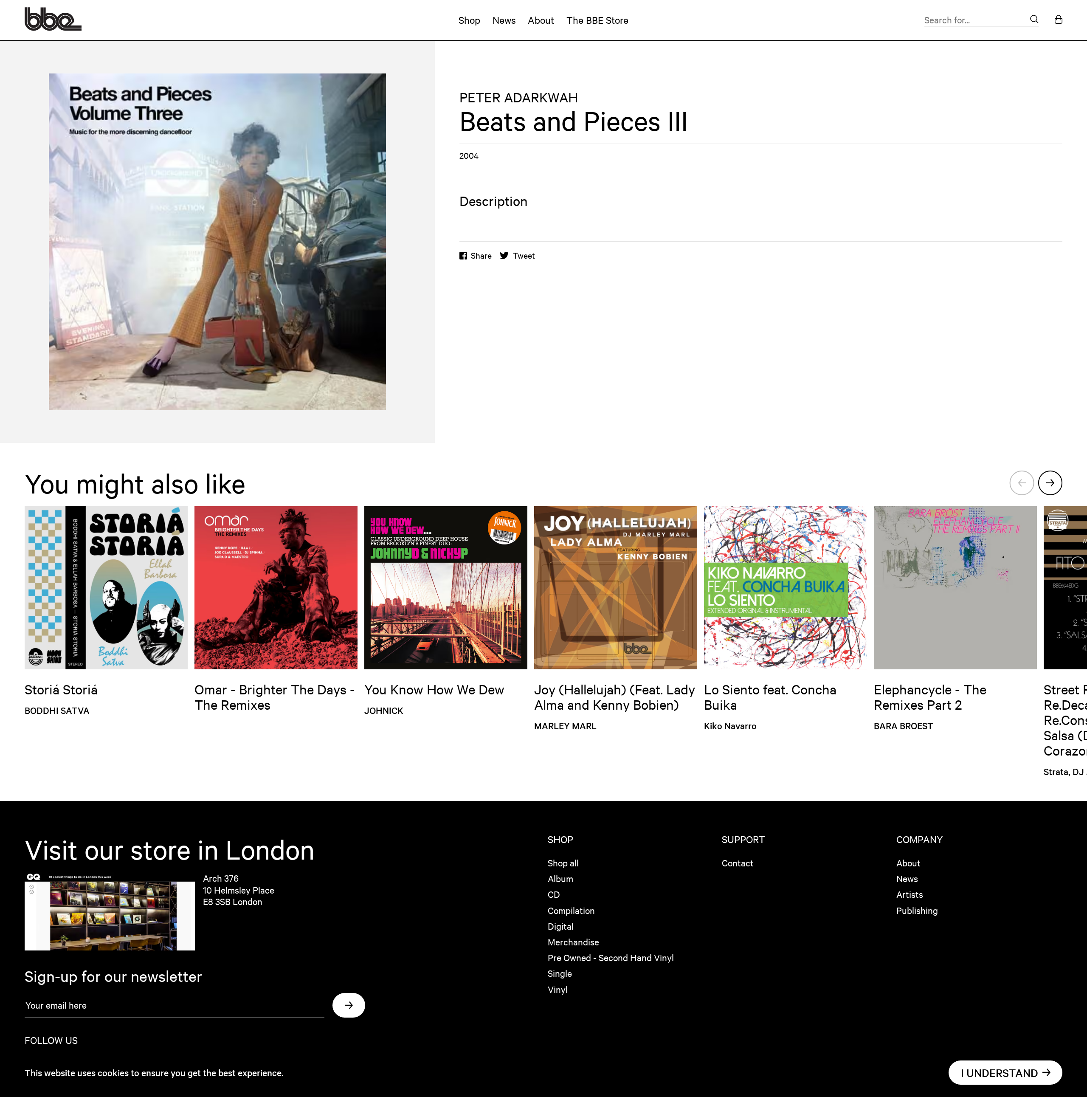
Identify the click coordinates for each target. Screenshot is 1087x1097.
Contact (738, 863)
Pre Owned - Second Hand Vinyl (611, 957)
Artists (909, 894)
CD (554, 894)
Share (481, 255)
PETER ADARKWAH (518, 97)
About (541, 20)
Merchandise (573, 942)
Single (560, 973)
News (504, 20)
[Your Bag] (1058, 20)
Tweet (524, 255)
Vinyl (558, 989)
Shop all (563, 863)
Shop (469, 20)
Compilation (571, 910)
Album (560, 878)
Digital (561, 926)
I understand (999, 1073)
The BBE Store (597, 20)
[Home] (53, 27)
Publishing (917, 910)
